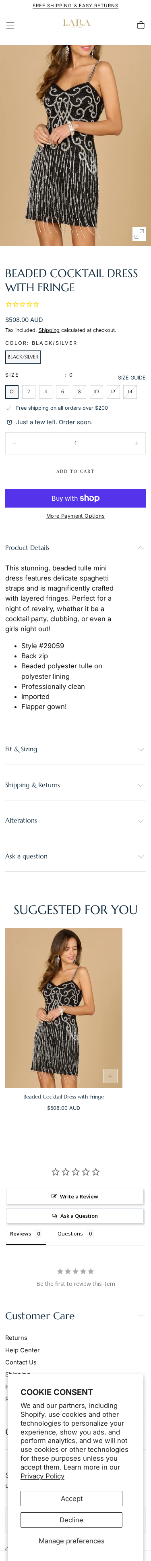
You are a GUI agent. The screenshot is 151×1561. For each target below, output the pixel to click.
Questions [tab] (70, 1233)
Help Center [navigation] (22, 1350)
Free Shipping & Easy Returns (75, 5)
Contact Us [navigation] (21, 1362)
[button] (10, 25)
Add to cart (75, 471)
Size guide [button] (132, 378)
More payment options (75, 516)
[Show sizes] (110, 1076)
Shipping (49, 330)
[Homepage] (76, 25)
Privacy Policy (42, 1476)
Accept (72, 1499)
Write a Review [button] (79, 1196)
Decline (71, 1520)
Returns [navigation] (16, 1337)
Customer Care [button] (40, 1316)
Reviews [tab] (20, 1233)
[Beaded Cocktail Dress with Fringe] (64, 1008)
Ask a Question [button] (79, 1215)
